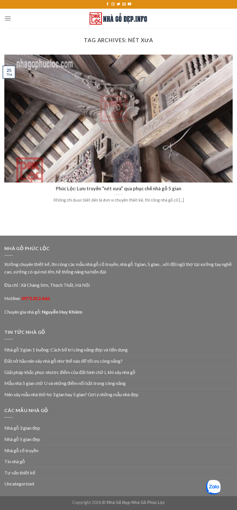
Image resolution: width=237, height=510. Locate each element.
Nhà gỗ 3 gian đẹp (22, 428)
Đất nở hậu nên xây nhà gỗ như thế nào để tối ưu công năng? (63, 361)
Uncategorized (19, 483)
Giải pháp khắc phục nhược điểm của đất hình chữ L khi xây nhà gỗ (69, 372)
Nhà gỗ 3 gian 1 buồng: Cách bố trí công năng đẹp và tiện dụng (66, 349)
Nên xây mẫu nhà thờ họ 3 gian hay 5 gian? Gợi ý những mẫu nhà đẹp (71, 394)
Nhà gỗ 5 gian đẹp (22, 439)
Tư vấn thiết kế (19, 472)
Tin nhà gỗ (14, 461)
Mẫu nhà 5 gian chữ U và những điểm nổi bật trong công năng (65, 383)
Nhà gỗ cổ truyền (21, 450)
